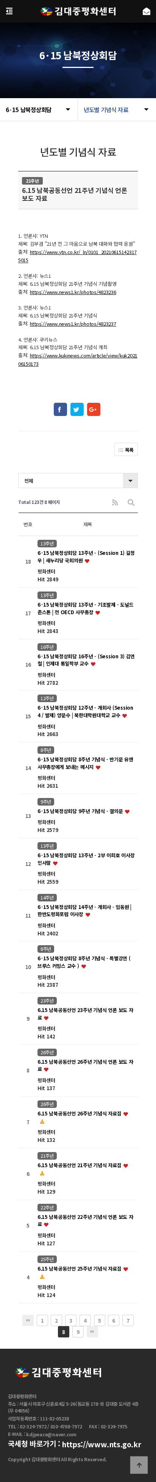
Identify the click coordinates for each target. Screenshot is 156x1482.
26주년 (47, 1052)
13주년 (47, 543)
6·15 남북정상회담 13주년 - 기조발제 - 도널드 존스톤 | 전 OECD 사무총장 (85, 608)
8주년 (46, 750)
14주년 (47, 897)
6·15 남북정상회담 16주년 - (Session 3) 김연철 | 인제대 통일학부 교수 (86, 660)
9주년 (46, 801)
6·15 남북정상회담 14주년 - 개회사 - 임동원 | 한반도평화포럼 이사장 (84, 910)
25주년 (47, 1259)
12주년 (47, 698)
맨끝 (92, 1331)
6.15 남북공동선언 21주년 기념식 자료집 (80, 1165)
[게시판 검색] (131, 502)
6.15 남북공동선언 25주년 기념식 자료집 (80, 1268)
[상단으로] (138, 1465)
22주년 (47, 1207)
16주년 (47, 647)
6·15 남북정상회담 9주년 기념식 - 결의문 (80, 811)
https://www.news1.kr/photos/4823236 (73, 292)
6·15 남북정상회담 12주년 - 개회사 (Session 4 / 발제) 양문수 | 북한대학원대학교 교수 (85, 711)
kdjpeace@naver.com (51, 1434)
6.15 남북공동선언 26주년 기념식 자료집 (80, 1113)
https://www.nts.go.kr (101, 1444)
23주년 (47, 1000)
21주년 (47, 1155)
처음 (28, 1320)
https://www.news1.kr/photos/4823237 (73, 323)
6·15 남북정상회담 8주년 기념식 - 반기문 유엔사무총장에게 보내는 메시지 (85, 763)
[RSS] (115, 502)
